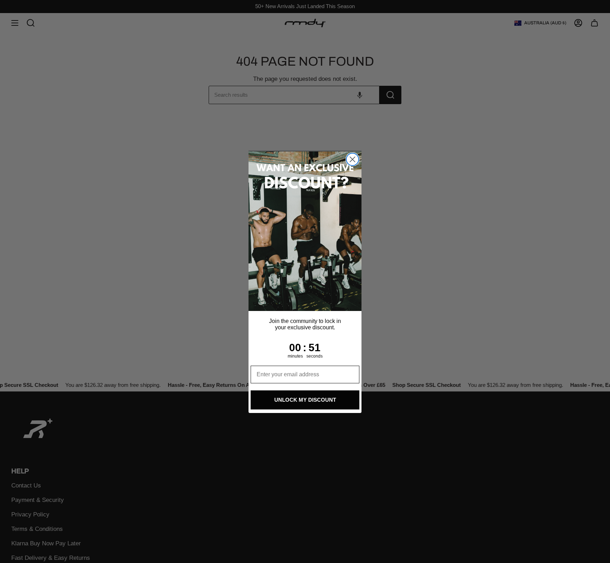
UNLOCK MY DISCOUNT (305, 400)
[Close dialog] (352, 159)
